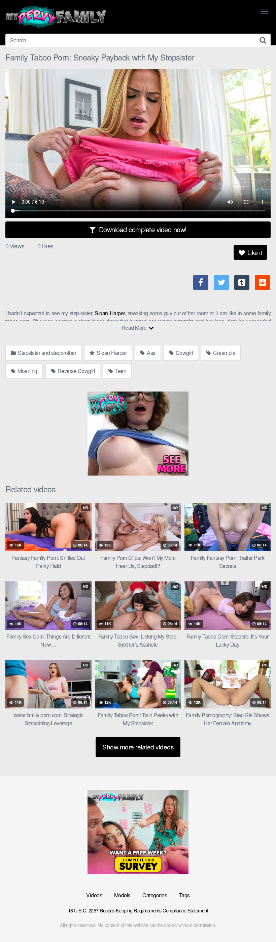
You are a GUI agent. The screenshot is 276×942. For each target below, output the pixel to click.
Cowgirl (183, 353)
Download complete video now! (142, 229)
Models (122, 895)
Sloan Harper (110, 313)
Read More (135, 327)
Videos (94, 895)
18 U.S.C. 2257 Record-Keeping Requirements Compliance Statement (138, 910)
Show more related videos (138, 746)
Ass (151, 353)
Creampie (224, 353)
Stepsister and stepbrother (46, 353)
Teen (120, 371)
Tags (184, 895)
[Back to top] (257, 920)
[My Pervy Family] (55, 16)
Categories (154, 895)
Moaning (26, 371)
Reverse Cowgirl (75, 371)
